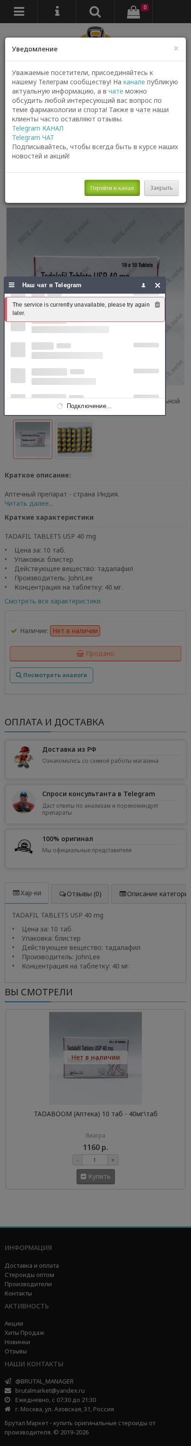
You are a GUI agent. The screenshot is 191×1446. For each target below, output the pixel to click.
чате (115, 91)
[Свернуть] (158, 285)
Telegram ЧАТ (33, 137)
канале (134, 81)
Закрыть (161, 188)
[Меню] (12, 285)
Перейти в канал (112, 188)
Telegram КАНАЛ (38, 128)
